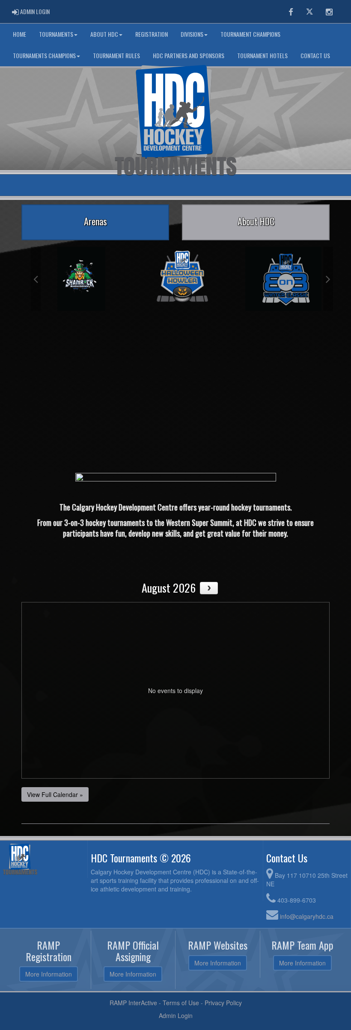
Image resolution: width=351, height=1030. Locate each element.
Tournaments (56, 34)
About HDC (104, 34)
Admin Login (176, 1015)
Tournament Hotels (262, 55)
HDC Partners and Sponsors (188, 55)
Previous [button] (36, 279)
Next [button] (328, 279)
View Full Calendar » (55, 794)
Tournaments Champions (44, 55)
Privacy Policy (223, 1002)
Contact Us (315, 55)
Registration (151, 34)
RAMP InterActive (133, 1002)
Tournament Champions (250, 34)
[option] (81, 279)
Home (19, 34)
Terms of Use (181, 1002)
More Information (48, 974)
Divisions (192, 34)
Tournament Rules (116, 55)
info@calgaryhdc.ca (306, 916)
